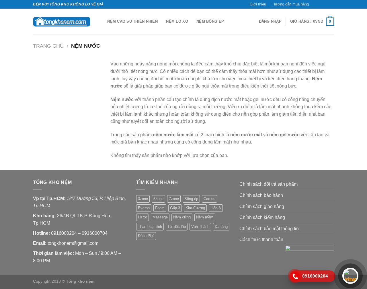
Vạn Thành (200, 226)
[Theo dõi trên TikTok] (320, 4)
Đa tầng (221, 226)
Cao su (209, 199)
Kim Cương (195, 208)
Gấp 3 (175, 208)
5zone (158, 199)
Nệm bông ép (210, 21)
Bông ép (191, 199)
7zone (174, 199)
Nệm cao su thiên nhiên (132, 21)
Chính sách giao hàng (261, 206)
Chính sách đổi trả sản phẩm (268, 184)
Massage (160, 217)
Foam (160, 208)
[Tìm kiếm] (101, 21)
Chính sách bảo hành (261, 195)
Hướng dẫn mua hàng (290, 4)
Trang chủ (48, 46)
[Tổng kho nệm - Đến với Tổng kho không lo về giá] (61, 22)
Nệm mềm (204, 217)
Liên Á (215, 208)
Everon (144, 208)
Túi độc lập (176, 226)
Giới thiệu (258, 4)
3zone (143, 199)
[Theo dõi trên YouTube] (331, 4)
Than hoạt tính (150, 226)
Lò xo (142, 217)
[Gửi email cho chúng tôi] (325, 4)
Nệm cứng (182, 217)
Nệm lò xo (177, 21)
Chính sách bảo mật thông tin (269, 228)
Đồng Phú (146, 236)
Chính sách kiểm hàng (262, 217)
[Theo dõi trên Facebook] (315, 4)
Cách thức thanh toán (261, 239)
